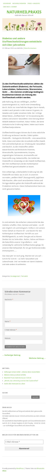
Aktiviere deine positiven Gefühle (15, 375)
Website (7, 338)
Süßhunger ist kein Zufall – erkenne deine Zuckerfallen (22, 372)
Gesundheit (7, 3)
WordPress (20, 468)
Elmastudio (40, 468)
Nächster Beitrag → (37, 358)
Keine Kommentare (30, 48)
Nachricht (9, 299)
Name (7, 321)
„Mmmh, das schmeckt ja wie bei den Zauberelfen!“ (21, 381)
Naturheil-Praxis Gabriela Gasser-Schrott (17, 378)
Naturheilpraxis (24, 12)
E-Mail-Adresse (11, 330)
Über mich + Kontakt (10, 7)
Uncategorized (15, 276)
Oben (4, 471)
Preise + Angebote (34, 3)
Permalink (24, 276)
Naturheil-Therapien (19, 3)
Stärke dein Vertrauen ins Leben (14, 384)
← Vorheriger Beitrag (11, 355)
